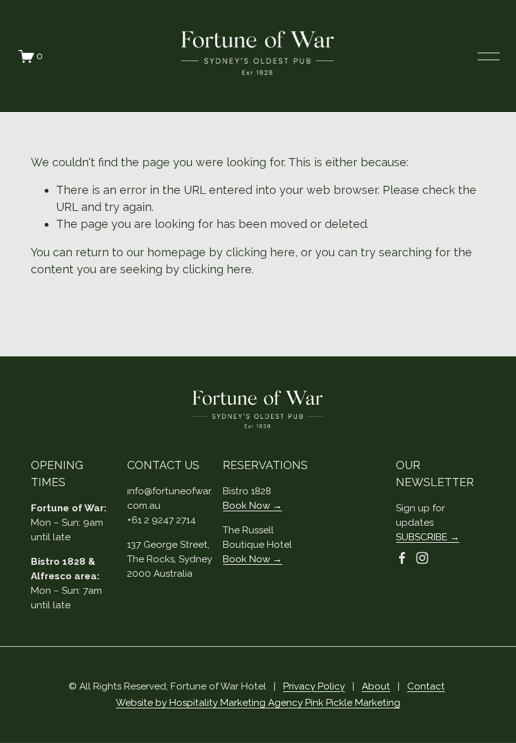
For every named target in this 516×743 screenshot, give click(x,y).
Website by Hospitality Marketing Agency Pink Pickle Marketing (258, 702)
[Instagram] (422, 558)
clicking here (260, 252)
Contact (426, 686)
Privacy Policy (314, 686)
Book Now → (252, 505)
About (376, 686)
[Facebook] (402, 558)
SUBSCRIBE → (427, 537)
